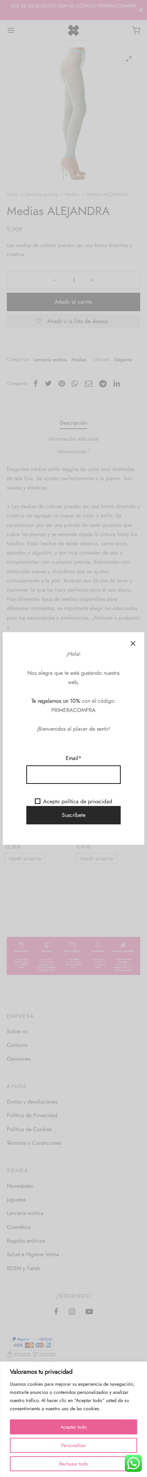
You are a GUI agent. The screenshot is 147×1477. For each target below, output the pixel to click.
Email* (73, 758)
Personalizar (73, 1445)
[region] (73, 1419)
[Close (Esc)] (133, 643)
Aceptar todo (74, 1426)
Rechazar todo (73, 1463)
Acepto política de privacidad (77, 801)
